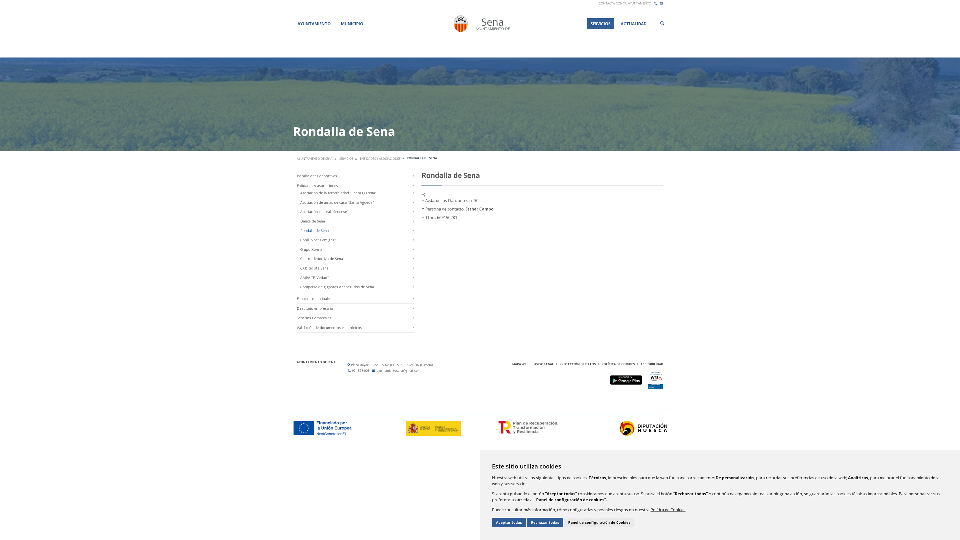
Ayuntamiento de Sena (314, 158)
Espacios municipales (314, 298)
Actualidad (633, 23)
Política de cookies (618, 364)
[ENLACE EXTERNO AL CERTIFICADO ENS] (655, 380)
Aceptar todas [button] (509, 522)
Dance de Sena (312, 221)
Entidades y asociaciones (380, 158)
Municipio (352, 23)
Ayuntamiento (314, 23)
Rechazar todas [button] (545, 522)
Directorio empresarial (315, 308)
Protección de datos (578, 364)
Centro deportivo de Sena (321, 258)
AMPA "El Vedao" (314, 277)
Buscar (662, 23)
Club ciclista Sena (314, 268)
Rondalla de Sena (314, 230)
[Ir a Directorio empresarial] (655, 3)
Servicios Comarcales (314, 318)
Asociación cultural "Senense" (324, 211)
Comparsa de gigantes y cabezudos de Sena (337, 286)
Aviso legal (544, 364)
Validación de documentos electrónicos (329, 327)
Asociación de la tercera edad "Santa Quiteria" (338, 192)
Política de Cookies (668, 509)
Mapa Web (520, 364)
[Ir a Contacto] (661, 3)
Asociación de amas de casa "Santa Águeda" (337, 202)
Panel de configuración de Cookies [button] (599, 522)
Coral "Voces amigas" (318, 240)
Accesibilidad (651, 364)
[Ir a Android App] (627, 380)
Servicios (600, 23)
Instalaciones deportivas (317, 176)
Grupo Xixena (311, 249)
